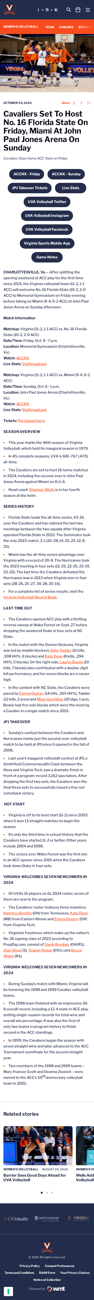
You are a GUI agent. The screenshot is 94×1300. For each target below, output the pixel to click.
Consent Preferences (59, 1266)
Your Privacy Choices (75, 1273)
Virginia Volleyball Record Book (30, 597)
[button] (42, 1193)
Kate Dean (54, 656)
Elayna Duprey (31, 693)
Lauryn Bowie (71, 662)
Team (49, 27)
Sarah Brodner (57, 944)
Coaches (66, 27)
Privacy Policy (30, 1266)
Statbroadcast (34, 364)
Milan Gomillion (50, 699)
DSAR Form (47, 1273)
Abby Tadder (61, 650)
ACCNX (22, 358)
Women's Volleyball (21, 1169)
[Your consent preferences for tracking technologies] (8, 1291)
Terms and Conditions (19, 1273)
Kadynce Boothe (17, 913)
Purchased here (31, 421)
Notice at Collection (47, 1280)
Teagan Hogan (40, 950)
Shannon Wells (41, 490)
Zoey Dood (12, 950)
